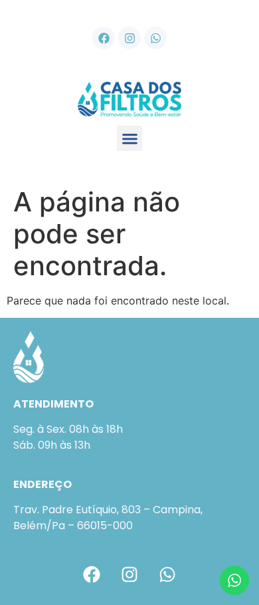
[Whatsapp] (155, 38)
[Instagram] (129, 38)
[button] (129, 138)
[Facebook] (103, 38)
